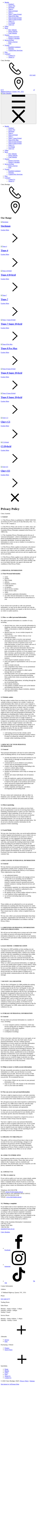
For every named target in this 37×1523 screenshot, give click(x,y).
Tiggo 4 (10, 9)
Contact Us (11, 55)
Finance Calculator (14, 38)
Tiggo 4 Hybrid (13, 11)
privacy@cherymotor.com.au (14, 1192)
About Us (11, 57)
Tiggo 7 (10, 12)
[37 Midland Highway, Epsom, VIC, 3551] (15, 214)
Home (6, 1369)
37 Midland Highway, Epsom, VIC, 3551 (18, 90)
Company (7, 54)
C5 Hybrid (11, 23)
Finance (7, 35)
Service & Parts (9, 40)
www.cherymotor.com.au (13, 1197)
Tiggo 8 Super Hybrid (15, 18)
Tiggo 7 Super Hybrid (15, 14)
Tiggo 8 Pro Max (13, 16)
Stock (6, 28)
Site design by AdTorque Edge (10, 1384)
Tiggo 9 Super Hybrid (15, 19)
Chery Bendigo (5, 1232)
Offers (6, 26)
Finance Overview (13, 36)
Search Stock (8, 1350)
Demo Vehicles (12, 31)
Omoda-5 (11, 4)
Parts (9, 43)
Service (7, 1340)
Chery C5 (11, 21)
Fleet (6, 52)
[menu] (18, 109)
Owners (7, 45)
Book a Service (13, 42)
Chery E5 (11, 24)
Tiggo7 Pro (11, 6)
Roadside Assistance (14, 47)
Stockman (11, 7)
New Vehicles (12, 30)
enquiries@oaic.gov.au (7, 1229)
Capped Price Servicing (15, 50)
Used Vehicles (12, 33)
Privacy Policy (24, 1381)
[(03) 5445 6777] (15, 199)
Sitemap (32, 1381)
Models (7, 2)
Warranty (11, 48)
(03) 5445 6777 (5, 1299)
